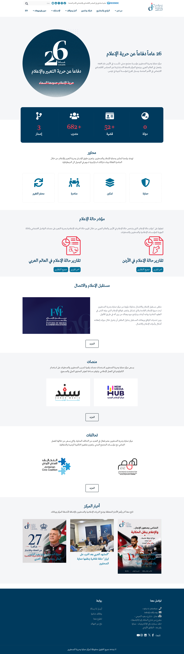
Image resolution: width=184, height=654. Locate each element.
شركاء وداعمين (86, 10)
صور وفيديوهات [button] (40, 10)
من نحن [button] (119, 10)
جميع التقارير (144, 269)
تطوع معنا (97, 619)
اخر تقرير (158, 269)
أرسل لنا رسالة (96, 609)
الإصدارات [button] (56, 10)
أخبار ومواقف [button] (71, 10)
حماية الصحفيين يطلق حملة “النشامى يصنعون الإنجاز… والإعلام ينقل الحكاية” (142, 559)
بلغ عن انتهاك (96, 624)
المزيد (92, 344)
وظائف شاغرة (96, 614)
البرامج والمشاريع (103, 10)
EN (26, 10)
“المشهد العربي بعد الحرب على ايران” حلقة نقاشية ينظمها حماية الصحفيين (93, 559)
